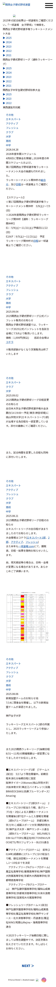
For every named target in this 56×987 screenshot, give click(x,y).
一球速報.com (26, 546)
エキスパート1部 (36, 537)
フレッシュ (12, 128)
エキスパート (13, 119)
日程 (18, 184)
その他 (9, 115)
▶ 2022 (7, 51)
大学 (8, 136)
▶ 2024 (7, 42)
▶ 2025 (7, 38)
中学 (8, 145)
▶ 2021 (7, 55)
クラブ (9, 132)
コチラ (9, 342)
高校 (8, 141)
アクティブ (12, 123)
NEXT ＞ (28, 965)
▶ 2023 (7, 46)
